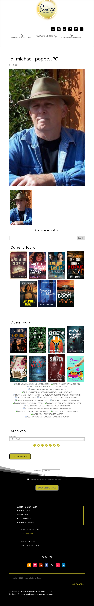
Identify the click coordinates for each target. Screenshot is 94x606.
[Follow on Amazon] (53, 29)
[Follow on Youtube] (64, 29)
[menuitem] (71, 36)
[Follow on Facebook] (70, 29)
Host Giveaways (24, 518)
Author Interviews (30, 545)
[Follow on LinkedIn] (63, 565)
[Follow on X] (76, 29)
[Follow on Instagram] (59, 29)
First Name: (38, 471)
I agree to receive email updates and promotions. (48, 479)
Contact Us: (78, 584)
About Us (47, 557)
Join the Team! (23, 511)
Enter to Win (20, 456)
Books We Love (28, 541)
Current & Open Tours (27, 507)
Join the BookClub (25, 522)
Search (80, 238)
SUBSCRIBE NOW (47, 487)
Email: (38, 475)
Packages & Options (30, 530)
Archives (12, 436)
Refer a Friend (23, 515)
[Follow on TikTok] (81, 29)
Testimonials (27, 534)
